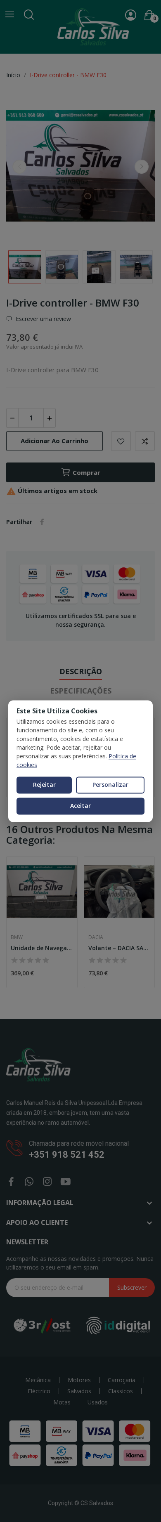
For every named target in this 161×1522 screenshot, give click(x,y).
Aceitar (80, 805)
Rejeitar (44, 785)
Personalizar (110, 785)
